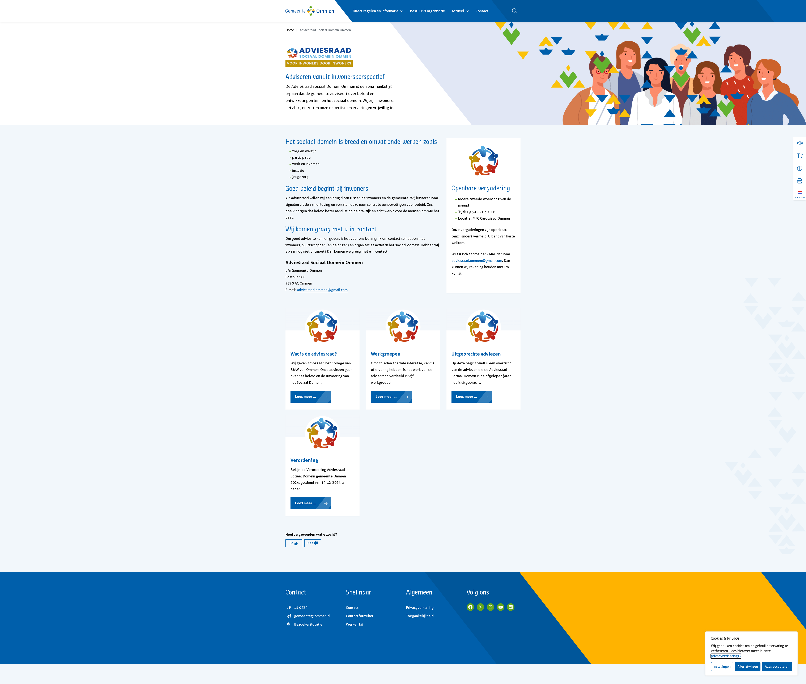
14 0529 (300, 607)
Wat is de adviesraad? (313, 354)
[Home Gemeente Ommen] (309, 11)
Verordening (304, 460)
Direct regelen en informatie (375, 11)
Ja (292, 543)
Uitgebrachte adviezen (476, 354)
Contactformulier (359, 616)
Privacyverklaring (420, 607)
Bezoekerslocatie (308, 624)
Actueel (458, 11)
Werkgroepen (385, 354)
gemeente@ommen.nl (312, 616)
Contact (482, 11)
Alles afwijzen (748, 666)
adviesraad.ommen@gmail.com (322, 290)
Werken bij (354, 624)
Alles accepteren (777, 666)
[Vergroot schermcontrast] (799, 168)
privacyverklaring (724, 656)
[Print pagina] (799, 181)
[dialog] (751, 653)
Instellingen (722, 666)
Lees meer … (305, 396)
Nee (310, 543)
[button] (799, 143)
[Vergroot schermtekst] (799, 155)
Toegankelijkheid (420, 616)
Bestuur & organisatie (427, 11)
